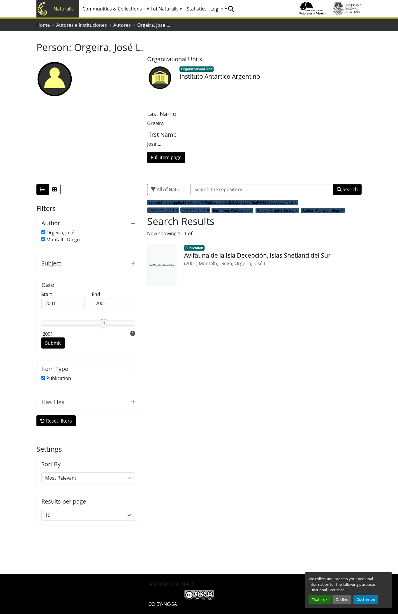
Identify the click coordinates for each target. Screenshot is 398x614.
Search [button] (349, 189)
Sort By (51, 464)
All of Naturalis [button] (163, 9)
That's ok (319, 599)
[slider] (103, 323)
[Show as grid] (54, 189)
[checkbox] (43, 232)
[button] (231, 8)
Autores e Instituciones (81, 25)
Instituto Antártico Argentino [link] (219, 76)
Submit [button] (53, 343)
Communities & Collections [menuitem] (112, 9)
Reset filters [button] (58, 421)
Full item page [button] (166, 157)
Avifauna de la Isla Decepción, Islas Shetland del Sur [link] (257, 255)
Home (43, 25)
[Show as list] (42, 189)
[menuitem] (164, 9)
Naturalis (64, 9)
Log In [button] (217, 9)
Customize (366, 599)
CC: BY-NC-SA (162, 604)
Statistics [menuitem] (197, 9)
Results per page (63, 501)
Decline (342, 599)
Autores (122, 25)
